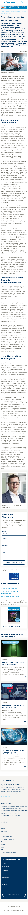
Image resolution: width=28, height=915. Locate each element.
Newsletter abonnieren (13, 562)
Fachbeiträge (6, 11)
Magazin (3, 828)
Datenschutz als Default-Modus (9, 588)
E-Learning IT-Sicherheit (7, 839)
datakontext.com (5, 796)
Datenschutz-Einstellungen (8, 852)
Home (2, 11)
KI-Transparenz (5, 850)
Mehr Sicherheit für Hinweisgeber (10, 596)
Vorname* (4, 538)
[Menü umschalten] (26, 2)
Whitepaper (4, 831)
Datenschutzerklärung (15, 910)
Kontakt (3, 826)
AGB (23, 910)
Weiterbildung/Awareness (10, 642)
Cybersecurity (7, 685)
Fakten (2, 847)
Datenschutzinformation (7, 836)
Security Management (15, 11)
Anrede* (4, 531)
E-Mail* (4, 552)
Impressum (6, 910)
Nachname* (5, 545)
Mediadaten (4, 842)
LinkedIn (3, 844)
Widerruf (3, 834)
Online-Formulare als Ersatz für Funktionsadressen (9, 592)
